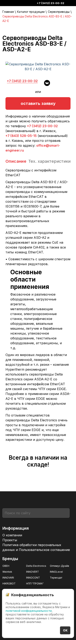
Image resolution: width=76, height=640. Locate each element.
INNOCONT (33, 577)
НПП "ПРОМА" (35, 583)
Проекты (9, 540)
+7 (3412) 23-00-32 (50, 3)
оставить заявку (38, 103)
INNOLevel (56, 571)
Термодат (56, 577)
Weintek (7, 571)
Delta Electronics (36, 565)
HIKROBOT (9, 583)
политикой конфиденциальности (29, 610)
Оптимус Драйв (59, 565)
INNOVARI (8, 577)
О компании (12, 535)
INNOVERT (32, 571)
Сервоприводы (59, 11)
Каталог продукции (31, 11)
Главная (8, 11)
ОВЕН (5, 565)
